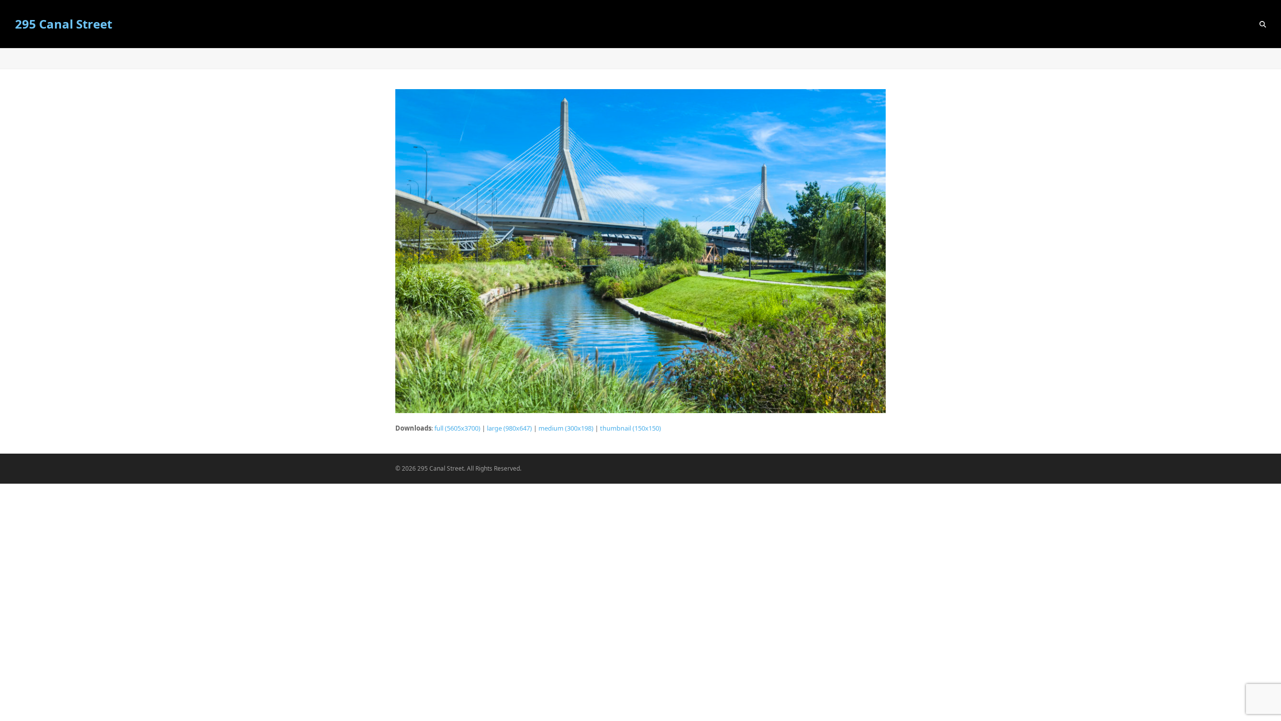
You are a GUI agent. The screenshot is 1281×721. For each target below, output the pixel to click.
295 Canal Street (63, 24)
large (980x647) (509, 428)
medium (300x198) (565, 428)
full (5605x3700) (457, 428)
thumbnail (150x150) (630, 428)
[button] (1262, 24)
